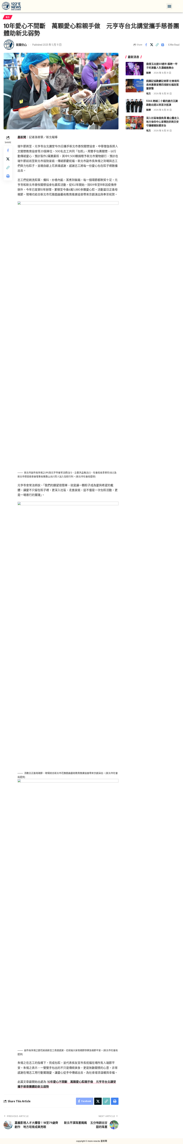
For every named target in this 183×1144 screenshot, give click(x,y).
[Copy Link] (157, 45)
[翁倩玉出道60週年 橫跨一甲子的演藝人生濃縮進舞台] (135, 68)
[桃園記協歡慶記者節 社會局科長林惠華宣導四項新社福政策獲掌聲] (135, 85)
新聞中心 (21, 44)
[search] (178, 6)
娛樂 (148, 72)
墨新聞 (22, 137)
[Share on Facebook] (146, 45)
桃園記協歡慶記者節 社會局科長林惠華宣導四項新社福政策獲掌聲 (162, 84)
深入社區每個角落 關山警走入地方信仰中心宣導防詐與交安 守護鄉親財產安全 (162, 121)
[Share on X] (151, 45)
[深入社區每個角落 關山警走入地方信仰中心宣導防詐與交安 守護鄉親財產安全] (135, 122)
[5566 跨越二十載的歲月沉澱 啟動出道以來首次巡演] (135, 105)
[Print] (162, 45)
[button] (169, 6)
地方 (7, 17)
